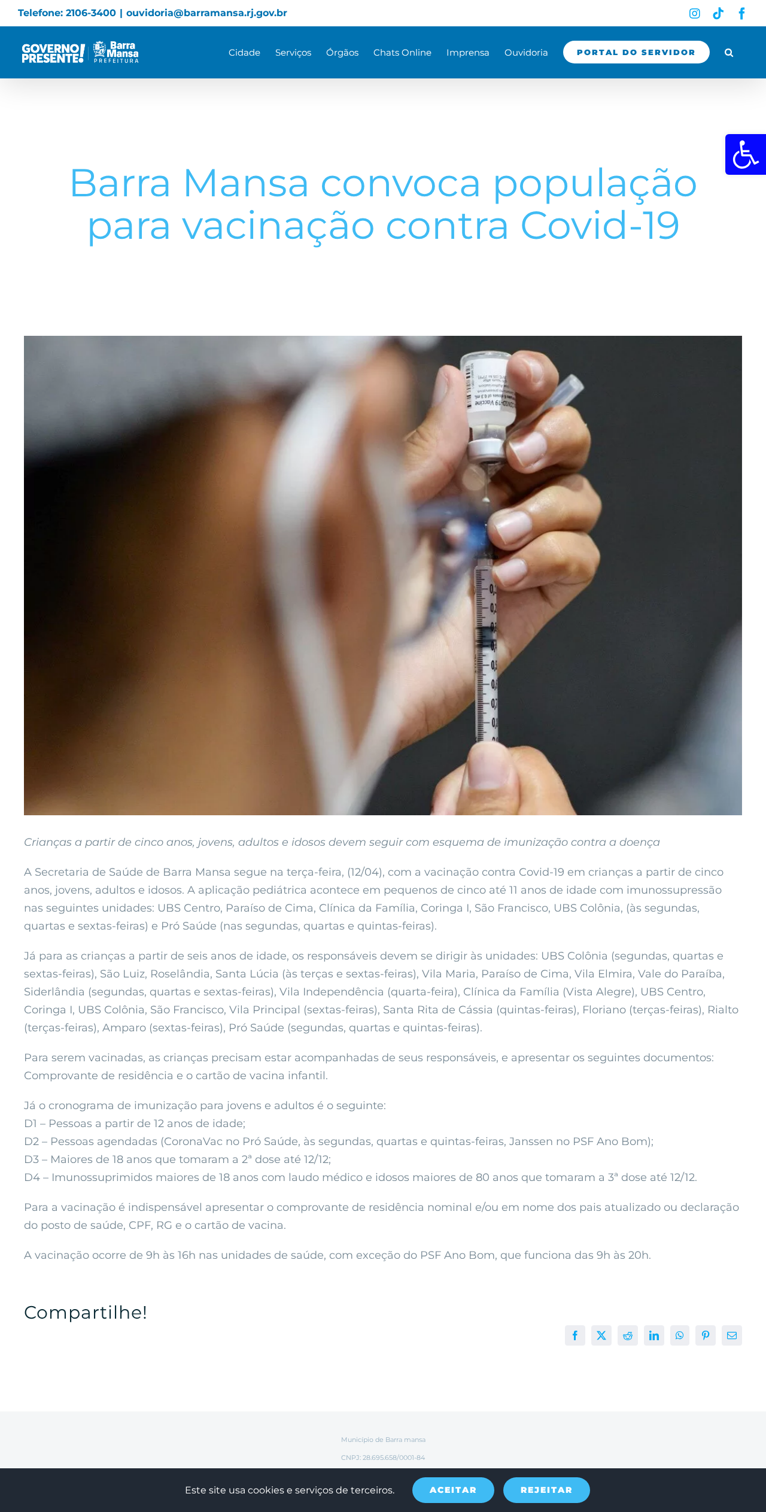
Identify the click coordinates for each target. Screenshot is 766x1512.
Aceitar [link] (453, 1489)
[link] (745, 154)
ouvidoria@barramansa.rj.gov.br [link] (206, 13)
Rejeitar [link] (547, 1489)
